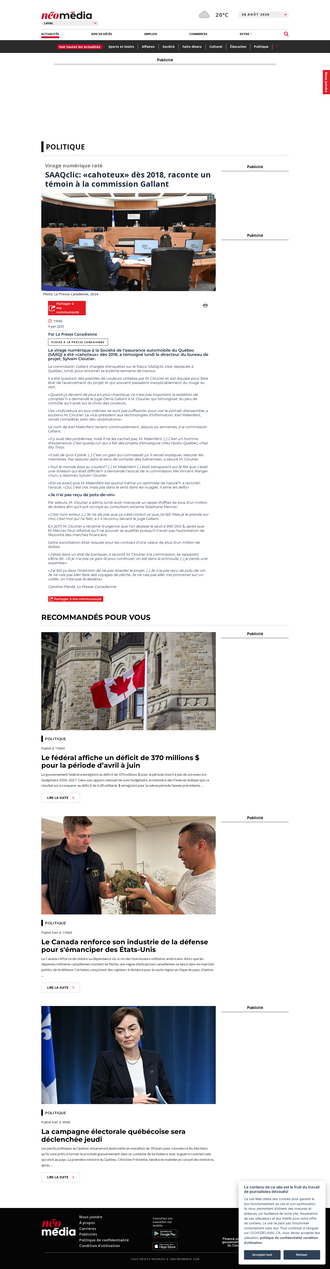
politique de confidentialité (281, 1238)
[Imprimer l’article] (205, 306)
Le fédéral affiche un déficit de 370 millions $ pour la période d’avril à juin (120, 762)
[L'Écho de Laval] (58, 1233)
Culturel (215, 46)
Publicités (88, 1234)
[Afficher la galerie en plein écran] (211, 198)
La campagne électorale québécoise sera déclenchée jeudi (113, 1135)
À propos (87, 1222)
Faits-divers (192, 46)
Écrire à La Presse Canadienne (77, 342)
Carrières (87, 1228)
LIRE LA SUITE (57, 798)
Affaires (148, 46)
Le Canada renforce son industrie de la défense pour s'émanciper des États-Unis (124, 946)
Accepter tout (262, 1254)
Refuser (301, 1254)
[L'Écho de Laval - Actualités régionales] (66, 15)
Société (169, 46)
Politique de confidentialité (104, 1240)
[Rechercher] (286, 34)
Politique (261, 46)
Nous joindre (90, 1216)
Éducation (238, 46)
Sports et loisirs (121, 46)
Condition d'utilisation (99, 1245)
